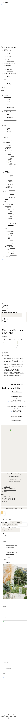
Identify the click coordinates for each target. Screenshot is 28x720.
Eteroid (8, 83)
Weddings (8, 557)
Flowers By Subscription (11, 545)
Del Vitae (9, 53)
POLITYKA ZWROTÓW (10, 490)
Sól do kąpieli (9, 69)
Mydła (8, 68)
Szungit (6, 95)
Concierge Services (10, 547)
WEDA (5, 87)
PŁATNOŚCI (7, 487)
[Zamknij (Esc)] (15, 715)
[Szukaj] (4, 319)
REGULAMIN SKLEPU (10, 488)
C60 (8, 59)
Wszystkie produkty (10, 47)
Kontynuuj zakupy (10, 525)
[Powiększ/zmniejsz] (3, 715)
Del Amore (9, 56)
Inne (5, 79)
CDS (8, 58)
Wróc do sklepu (16, 522)
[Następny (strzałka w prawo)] (7, 718)
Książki (8, 81)
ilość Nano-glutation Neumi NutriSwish (13, 340)
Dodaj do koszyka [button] (16, 400)
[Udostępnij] (11, 715)
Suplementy (7, 50)
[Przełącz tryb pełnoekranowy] (7, 715)
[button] (14, 90)
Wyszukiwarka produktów (9, 312)
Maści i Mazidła (10, 71)
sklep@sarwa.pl (16, 481)
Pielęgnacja (7, 65)
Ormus (8, 54)
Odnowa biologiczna (10, 73)
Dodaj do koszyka (10, 345)
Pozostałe (9, 84)
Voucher (8, 76)
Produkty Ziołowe (10, 61)
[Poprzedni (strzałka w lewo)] (3, 718)
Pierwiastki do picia (10, 110)
